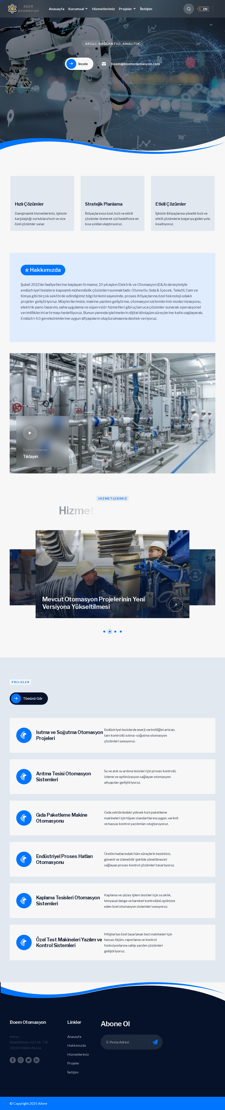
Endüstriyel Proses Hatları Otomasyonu (64, 859)
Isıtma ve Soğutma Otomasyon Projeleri (69, 735)
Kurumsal (76, 9)
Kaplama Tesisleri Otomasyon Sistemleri (68, 900)
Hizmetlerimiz (103, 9)
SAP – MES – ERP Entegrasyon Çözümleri (100, 605)
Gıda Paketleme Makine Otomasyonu (61, 817)
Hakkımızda (76, 1045)
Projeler (125, 9)
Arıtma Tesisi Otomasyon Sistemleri (63, 776)
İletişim (146, 9)
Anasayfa (56, 9)
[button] (104, 631)
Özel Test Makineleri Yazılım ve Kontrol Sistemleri (69, 942)
